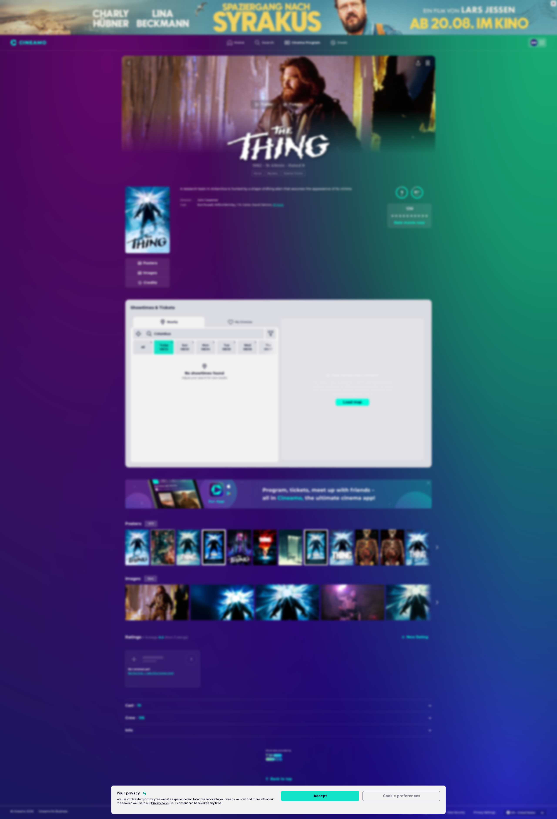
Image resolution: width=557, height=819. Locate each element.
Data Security (456, 812)
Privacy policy (160, 803)
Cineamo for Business (53, 811)
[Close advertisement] (553, 3)
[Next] (437, 547)
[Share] (418, 63)
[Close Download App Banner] (428, 483)
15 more (278, 204)
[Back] (129, 63)
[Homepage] (28, 43)
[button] (402, 192)
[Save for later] (428, 63)
